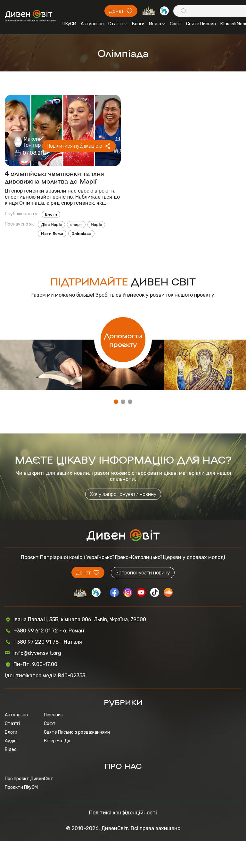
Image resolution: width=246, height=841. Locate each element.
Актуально (92, 24)
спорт (76, 224)
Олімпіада (81, 233)
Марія (96, 224)
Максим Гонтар (33, 142)
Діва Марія (51, 224)
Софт (176, 24)
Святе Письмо (201, 24)
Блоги (138, 24)
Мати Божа (52, 233)
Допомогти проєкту (123, 339)
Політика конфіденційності (123, 813)
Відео (11, 749)
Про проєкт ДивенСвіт (29, 778)
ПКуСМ (69, 24)
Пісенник (53, 715)
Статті (115, 24)
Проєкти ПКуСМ (21, 787)
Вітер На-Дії (57, 741)
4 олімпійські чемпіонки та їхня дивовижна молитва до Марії (54, 177)
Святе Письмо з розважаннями (77, 732)
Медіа (155, 24)
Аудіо (11, 741)
